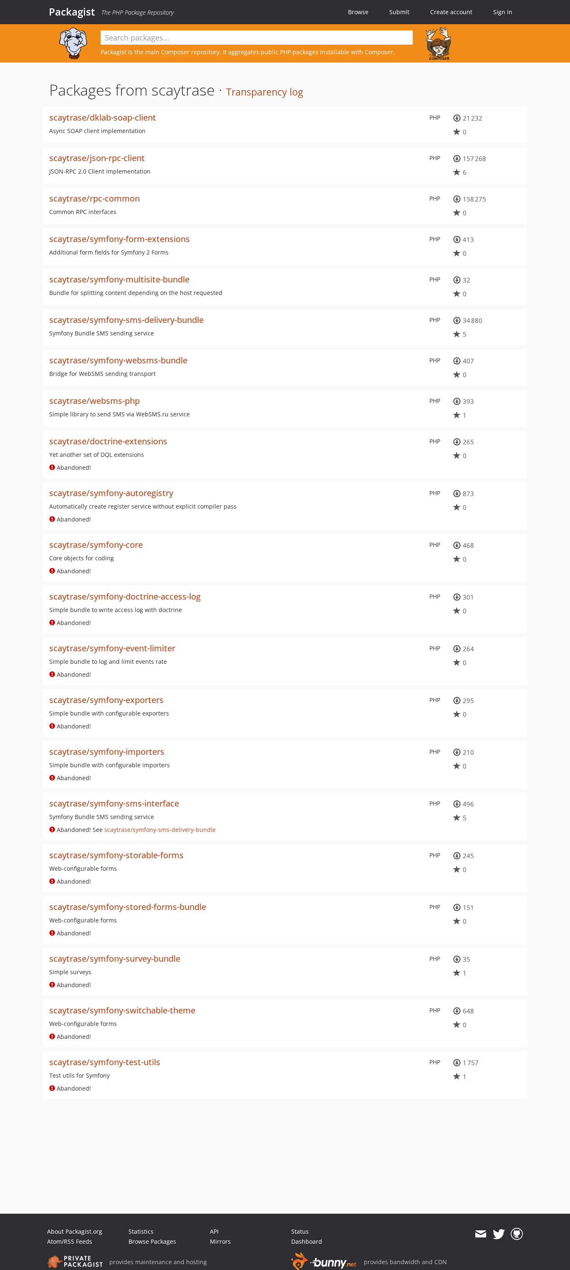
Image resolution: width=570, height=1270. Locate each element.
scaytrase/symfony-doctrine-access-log (125, 596)
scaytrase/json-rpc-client (97, 158)
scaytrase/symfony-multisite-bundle (119, 279)
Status (300, 1231)
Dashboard (306, 1241)
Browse (358, 12)
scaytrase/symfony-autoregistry (111, 493)
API (214, 1231)
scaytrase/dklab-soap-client (102, 117)
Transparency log (264, 91)
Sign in (502, 12)
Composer (175, 52)
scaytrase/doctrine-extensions (108, 441)
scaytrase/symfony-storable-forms (116, 855)
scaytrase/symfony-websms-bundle (118, 360)
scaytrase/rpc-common (94, 198)
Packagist (72, 11)
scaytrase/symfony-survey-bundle (114, 958)
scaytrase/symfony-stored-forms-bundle (127, 906)
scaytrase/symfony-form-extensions (119, 238)
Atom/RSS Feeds (69, 1241)
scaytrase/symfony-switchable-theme (122, 1010)
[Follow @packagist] (499, 1234)
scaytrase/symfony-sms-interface (114, 803)
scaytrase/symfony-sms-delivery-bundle (126, 319)
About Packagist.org (74, 1231)
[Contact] (480, 1234)
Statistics (141, 1231)
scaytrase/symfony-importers (106, 751)
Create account (451, 12)
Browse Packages (152, 1241)
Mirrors (220, 1241)
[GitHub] (517, 1234)
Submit (399, 12)
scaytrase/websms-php (94, 400)
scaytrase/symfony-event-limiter (112, 648)
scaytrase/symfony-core (96, 544)
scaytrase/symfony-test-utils (104, 1062)
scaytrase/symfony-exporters (106, 700)
